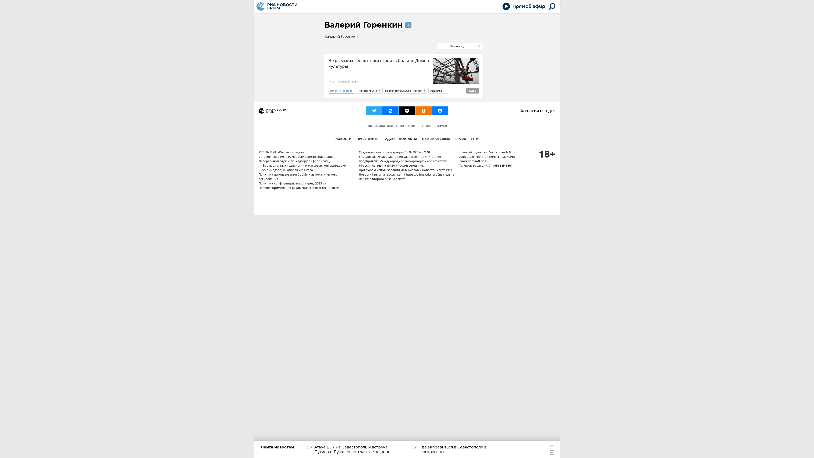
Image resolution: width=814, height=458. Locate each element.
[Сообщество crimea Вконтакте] (390, 110)
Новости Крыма (367, 90)
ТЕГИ (475, 139)
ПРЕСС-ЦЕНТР (367, 139)
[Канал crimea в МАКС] (440, 110)
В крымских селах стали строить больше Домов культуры (379, 63)
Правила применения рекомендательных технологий (299, 188)
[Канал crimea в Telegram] (374, 110)
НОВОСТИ (343, 139)
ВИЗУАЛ (441, 126)
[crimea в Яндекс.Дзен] (407, 110)
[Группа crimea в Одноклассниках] (423, 110)
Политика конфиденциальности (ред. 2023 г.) (292, 183)
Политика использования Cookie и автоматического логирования (298, 177)
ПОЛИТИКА (376, 126)
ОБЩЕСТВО (395, 126)
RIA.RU (460, 139)
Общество (436, 90)
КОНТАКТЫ (408, 139)
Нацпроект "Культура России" (403, 90)
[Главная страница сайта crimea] (276, 6)
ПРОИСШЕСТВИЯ (419, 126)
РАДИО (389, 139)
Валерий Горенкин (363, 24)
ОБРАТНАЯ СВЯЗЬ (436, 139)
